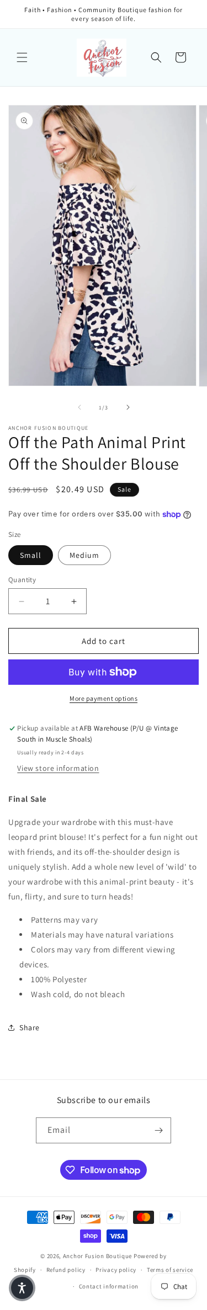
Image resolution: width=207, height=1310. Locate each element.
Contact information (109, 1286)
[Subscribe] (158, 1130)
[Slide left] (79, 407)
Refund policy (66, 1270)
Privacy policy (115, 1270)
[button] (22, 57)
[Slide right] (128, 407)
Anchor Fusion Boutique (98, 1256)
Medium (84, 555)
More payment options (103, 698)
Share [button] (29, 1027)
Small (30, 555)
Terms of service (170, 1270)
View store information (58, 768)
